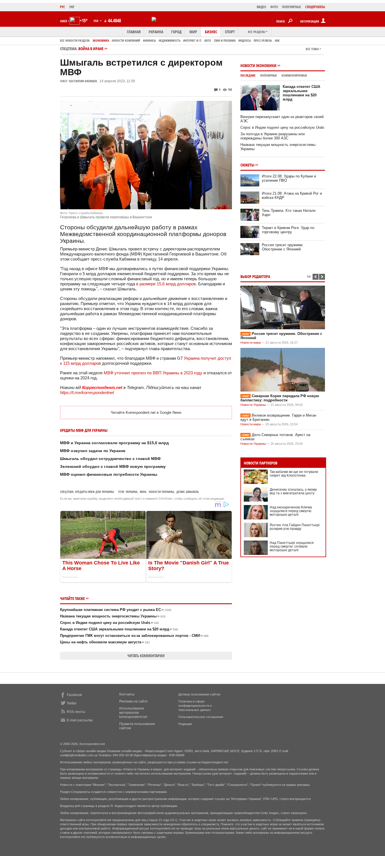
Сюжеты (247, 165)
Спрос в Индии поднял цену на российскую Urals (109, 623)
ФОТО (274, 7)
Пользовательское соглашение (200, 717)
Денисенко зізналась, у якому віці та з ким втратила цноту (293, 491)
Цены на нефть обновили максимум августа (105, 642)
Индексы (244, 40)
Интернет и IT (192, 40)
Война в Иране (90, 48)
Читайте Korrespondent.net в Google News (146, 412)
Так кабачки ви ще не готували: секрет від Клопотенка (294, 473)
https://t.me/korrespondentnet (87, 392)
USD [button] (96, 21)
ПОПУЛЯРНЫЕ (291, 7)
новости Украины (161, 492)
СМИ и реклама (225, 40)
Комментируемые (294, 75)
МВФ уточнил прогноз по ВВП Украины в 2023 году (153, 372)
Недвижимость (169, 40)
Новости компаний (126, 40)
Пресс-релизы (263, 40)
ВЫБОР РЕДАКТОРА (255, 276)
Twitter (72, 703)
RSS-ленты (76, 712)
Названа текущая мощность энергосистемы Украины (112, 616)
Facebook (74, 695)
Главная (134, 31)
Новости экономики (258, 65)
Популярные (268, 75)
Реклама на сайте (133, 701)
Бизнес (211, 31)
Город (176, 31)
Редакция (185, 724)
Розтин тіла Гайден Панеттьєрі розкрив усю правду (295, 527)
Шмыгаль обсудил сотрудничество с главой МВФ (110, 458)
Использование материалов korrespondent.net (133, 712)
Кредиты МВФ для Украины (94, 492)
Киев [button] (63, 21)
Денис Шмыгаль (187, 492)
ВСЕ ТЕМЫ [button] (312, 49)
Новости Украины (253, 404)
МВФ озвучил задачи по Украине (92, 450)
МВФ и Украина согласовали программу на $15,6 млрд (114, 443)
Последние (248, 75)
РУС (62, 7)
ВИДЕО (261, 7)
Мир (193, 31)
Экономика (100, 40)
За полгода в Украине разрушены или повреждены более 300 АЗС (272, 136)
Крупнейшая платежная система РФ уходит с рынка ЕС (115, 610)
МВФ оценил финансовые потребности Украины (108, 474)
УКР (71, 7)
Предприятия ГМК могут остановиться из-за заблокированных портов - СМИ (134, 635)
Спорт (230, 31)
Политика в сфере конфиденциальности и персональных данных (195, 706)
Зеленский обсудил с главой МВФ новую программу (113, 466)
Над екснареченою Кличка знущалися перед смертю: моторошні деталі (291, 511)
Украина (156, 31)
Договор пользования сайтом (199, 694)
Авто (207, 40)
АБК (277, 40)
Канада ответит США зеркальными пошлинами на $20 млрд (119, 629)
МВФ (143, 492)
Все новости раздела (75, 40)
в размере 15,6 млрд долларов (166, 283)
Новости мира (250, 342)
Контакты (126, 694)
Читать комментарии (146, 655)
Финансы (149, 40)
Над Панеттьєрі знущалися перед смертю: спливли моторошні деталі (292, 546)
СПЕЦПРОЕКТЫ (315, 7)
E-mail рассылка (80, 720)
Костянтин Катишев (83, 81)
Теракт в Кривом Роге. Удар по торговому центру (288, 230)
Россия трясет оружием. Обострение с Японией (283, 247)
